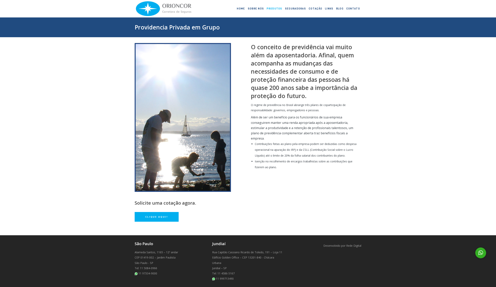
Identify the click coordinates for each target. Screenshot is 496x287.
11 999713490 (225, 278)
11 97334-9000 (147, 273)
